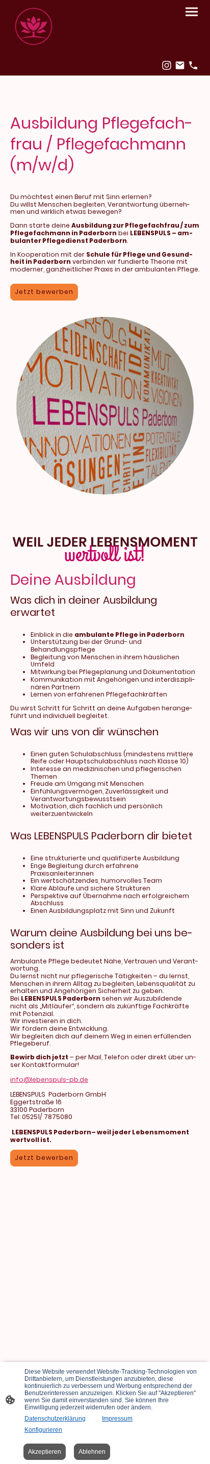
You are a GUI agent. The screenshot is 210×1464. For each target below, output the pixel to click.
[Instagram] (166, 65)
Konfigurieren (43, 1429)
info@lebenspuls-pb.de (49, 1079)
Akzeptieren (44, 1451)
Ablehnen (92, 1451)
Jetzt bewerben (44, 291)
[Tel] (193, 65)
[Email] (180, 65)
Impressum (117, 1418)
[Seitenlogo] (33, 27)
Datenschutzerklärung (55, 1418)
